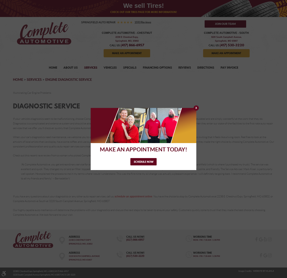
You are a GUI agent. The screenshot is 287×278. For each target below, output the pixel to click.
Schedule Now (143, 162)
